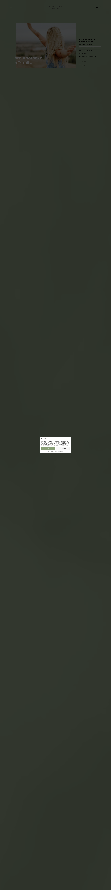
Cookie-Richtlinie (51, 451)
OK (48, 448)
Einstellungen (63, 448)
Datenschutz (57, 451)
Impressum (61, 451)
